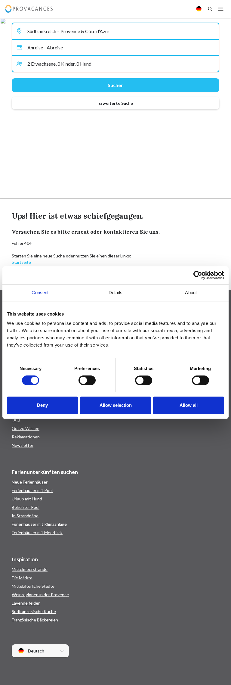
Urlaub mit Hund (27, 498)
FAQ (16, 419)
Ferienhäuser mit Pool (32, 490)
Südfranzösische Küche (34, 611)
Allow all (189, 405)
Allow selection (116, 405)
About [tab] (191, 292)
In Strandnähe (25, 515)
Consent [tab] (40, 292)
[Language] (199, 8)
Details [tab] (115, 292)
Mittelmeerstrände (30, 569)
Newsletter (22, 445)
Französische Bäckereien (35, 619)
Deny (42, 405)
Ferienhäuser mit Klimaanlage (39, 524)
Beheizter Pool (25, 507)
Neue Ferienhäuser (30, 481)
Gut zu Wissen (25, 428)
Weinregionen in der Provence (40, 594)
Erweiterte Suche (115, 103)
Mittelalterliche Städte (33, 586)
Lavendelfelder (26, 603)
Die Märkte (22, 577)
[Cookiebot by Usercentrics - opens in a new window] (197, 275)
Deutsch (35, 650)
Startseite (21, 262)
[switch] (87, 380)
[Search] (210, 9)
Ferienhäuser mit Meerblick (37, 532)
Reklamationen (26, 436)
